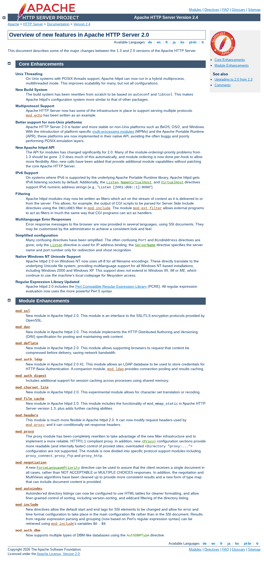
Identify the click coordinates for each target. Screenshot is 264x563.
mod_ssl (22, 311)
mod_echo (34, 115)
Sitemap (254, 10)
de (150, 42)
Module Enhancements (231, 65)
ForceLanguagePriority (58, 468)
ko (182, 42)
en (159, 42)
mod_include (99, 208)
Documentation (58, 24)
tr (203, 42)
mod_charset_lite (31, 387)
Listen (112, 182)
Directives (211, 10)
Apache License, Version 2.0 (58, 554)
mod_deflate (26, 343)
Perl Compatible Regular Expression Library (111, 286)
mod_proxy (35, 425)
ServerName (145, 245)
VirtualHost (172, 182)
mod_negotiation (30, 462)
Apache (13, 24)
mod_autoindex (28, 489)
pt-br (193, 42)
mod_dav (22, 327)
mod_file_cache (29, 399)
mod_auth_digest (30, 376)
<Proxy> (149, 441)
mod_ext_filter (147, 208)
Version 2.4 (81, 24)
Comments (222, 85)
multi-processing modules (113, 131)
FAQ (225, 10)
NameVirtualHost (136, 182)
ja (174, 42)
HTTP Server (33, 24)
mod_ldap (115, 369)
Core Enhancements (229, 60)
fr (166, 42)
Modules (195, 10)
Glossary (238, 10)
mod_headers (26, 415)
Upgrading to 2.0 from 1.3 (233, 79)
